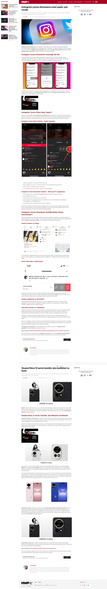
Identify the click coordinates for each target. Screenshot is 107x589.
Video (71, 1)
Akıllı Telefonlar (43, 377)
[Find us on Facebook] (82, 585)
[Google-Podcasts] (87, 14)
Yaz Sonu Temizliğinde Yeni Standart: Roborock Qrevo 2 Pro (13, 5)
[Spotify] (84, 14)
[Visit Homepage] (25, 2)
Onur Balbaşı (25, 16)
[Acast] (90, 14)
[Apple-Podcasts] (81, 14)
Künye (35, 582)
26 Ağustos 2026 (12, 23)
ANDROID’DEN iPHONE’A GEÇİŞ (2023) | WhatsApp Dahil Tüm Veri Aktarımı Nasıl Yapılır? (49, 330)
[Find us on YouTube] (84, 585)
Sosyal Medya (42, 16)
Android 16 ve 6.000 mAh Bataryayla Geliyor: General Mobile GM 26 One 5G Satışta (13, 28)
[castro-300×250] (29, 102)
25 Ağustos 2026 (12, 8)
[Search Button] (93, 2)
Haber (66, 1)
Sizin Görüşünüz (78, 1)
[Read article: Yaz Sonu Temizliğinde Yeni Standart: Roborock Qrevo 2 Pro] (4, 6)
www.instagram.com (41, 194)
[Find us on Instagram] (86, 585)
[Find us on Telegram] (88, 585)
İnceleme (60, 1)
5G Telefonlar (88, 1)
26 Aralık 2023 (31, 16)
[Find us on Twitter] (80, 585)
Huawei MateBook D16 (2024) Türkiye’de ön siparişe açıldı (42, 548)
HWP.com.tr (36, 585)
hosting (39, 585)
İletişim (39, 582)
